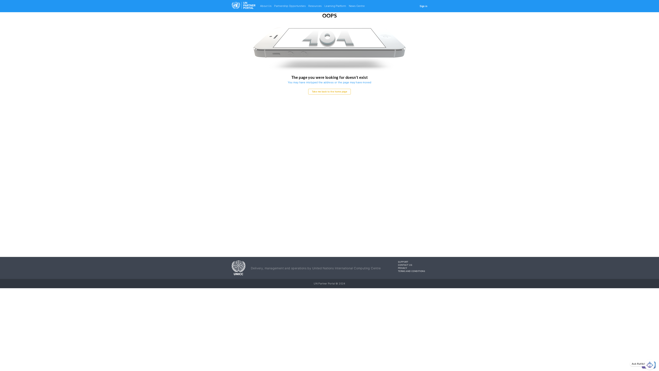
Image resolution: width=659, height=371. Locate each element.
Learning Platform (335, 6)
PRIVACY (402, 268)
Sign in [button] (423, 6)
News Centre (357, 6)
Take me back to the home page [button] (329, 91)
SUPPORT (403, 262)
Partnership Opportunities (290, 6)
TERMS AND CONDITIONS (411, 271)
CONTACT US (405, 265)
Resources (315, 6)
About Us (265, 6)
